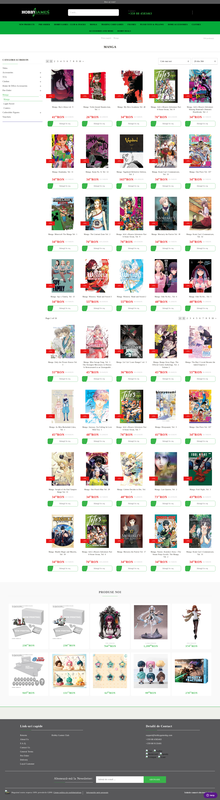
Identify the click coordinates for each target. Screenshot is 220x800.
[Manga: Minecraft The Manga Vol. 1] (62, 213)
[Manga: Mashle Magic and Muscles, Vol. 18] (62, 531)
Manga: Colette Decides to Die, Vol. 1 (131, 491)
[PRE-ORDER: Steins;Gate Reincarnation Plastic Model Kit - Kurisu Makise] (191, 622)
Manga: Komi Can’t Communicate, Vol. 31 (200, 553)
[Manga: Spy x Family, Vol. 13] (62, 275)
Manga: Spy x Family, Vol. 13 (63, 297)
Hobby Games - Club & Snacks (70, 25)
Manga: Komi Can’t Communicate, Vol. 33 (166, 173)
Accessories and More (101, 31)
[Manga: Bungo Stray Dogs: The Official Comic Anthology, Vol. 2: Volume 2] (166, 341)
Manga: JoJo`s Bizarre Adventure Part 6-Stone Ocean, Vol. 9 (131, 235)
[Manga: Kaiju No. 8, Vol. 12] (97, 151)
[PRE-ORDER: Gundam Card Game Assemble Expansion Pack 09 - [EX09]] (69, 622)
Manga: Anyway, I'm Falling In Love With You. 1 (97, 428)
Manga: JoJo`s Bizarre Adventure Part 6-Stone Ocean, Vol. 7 (131, 428)
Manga (93, 25)
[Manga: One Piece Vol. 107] (200, 151)
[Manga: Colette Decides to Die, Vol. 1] (131, 468)
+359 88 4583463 (154, 739)
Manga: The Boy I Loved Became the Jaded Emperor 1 (200, 363)
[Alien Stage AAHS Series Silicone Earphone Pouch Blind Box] (69, 671)
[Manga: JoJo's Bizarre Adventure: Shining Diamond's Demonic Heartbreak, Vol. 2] (200, 86)
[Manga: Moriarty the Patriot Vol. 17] (131, 531)
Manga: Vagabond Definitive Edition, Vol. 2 (131, 173)
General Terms (26, 752)
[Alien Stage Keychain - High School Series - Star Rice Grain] (110, 671)
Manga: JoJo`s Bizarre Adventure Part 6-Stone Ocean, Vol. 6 (97, 553)
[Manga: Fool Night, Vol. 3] (200, 468)
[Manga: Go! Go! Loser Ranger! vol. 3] (131, 341)
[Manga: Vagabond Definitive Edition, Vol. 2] (131, 151)
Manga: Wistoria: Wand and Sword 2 (131, 297)
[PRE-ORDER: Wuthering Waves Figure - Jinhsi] (151, 622)
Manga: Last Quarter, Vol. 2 (166, 489)
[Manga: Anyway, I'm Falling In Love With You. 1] (97, 406)
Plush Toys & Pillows (152, 25)
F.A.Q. (23, 743)
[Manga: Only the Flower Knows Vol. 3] (62, 341)
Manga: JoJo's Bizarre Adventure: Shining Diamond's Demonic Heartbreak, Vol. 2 (200, 109)
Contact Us (25, 747)
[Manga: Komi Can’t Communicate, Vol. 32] (200, 213)
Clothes (196, 25)
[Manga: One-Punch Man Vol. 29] (97, 468)
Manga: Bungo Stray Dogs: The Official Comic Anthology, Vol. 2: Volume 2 (166, 364)
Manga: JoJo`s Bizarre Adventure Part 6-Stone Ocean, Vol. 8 (166, 108)
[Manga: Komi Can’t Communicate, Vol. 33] (166, 151)
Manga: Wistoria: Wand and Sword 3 (97, 297)
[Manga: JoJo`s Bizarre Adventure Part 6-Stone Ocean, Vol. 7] (131, 406)
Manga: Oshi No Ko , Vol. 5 (200, 297)
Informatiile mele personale (97, 792)
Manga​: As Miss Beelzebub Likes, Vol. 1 (62, 428)
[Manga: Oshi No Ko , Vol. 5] (200, 275)
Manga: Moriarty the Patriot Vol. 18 (166, 234)
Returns (23, 735)
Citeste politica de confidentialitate (67, 792)
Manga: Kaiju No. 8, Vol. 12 (97, 172)
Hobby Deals (124, 31)
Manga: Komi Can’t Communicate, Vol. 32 (200, 235)
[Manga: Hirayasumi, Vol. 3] (166, 406)
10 (80, 61)
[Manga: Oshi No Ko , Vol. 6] (166, 275)
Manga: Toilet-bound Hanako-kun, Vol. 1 (97, 108)
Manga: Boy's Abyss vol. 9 (62, 107)
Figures (132, 25)
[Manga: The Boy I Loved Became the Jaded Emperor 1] (200, 341)
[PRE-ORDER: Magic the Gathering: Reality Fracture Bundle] (191, 671)
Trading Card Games (112, 25)
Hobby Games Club (60, 735)
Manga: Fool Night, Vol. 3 (200, 489)
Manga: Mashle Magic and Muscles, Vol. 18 (63, 553)
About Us (24, 739)
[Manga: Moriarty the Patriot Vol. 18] (166, 213)
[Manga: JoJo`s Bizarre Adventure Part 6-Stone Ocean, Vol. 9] (131, 213)
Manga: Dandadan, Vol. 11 (62, 172)
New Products (27, 25)
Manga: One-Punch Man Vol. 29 (97, 489)
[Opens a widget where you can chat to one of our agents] (210, 795)
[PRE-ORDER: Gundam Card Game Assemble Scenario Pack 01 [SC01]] (28, 622)
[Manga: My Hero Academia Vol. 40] (131, 86)
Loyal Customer (27, 764)
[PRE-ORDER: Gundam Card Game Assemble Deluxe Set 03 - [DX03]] (28, 671)
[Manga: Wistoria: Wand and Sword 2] (131, 275)
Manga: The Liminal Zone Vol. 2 (97, 234)
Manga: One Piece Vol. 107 (200, 172)
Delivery (24, 760)
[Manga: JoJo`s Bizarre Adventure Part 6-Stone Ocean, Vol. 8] (166, 86)
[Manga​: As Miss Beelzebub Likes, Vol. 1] (62, 406)
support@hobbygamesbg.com (159, 735)
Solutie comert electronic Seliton (199, 792)
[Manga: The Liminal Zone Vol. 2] (97, 213)
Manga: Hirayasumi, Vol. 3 (166, 427)
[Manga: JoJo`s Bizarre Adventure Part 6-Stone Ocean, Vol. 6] (97, 531)
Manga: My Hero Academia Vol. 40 (132, 107)
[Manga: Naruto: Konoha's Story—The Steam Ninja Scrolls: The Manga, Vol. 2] (166, 531)
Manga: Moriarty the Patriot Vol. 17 (131, 552)
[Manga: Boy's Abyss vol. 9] (62, 86)
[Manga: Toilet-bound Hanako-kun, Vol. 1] (97, 86)
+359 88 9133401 (154, 743)
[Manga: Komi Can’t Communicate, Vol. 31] (200, 531)
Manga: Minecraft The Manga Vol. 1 (62, 234)
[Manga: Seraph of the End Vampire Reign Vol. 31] (62, 468)
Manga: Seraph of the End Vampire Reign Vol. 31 (63, 491)
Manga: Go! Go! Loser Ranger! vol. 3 (131, 362)
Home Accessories (178, 25)
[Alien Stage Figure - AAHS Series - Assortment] (151, 671)
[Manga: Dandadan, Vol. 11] (62, 151)
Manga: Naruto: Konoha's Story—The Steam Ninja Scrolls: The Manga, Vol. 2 (166, 554)
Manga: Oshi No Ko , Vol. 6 (166, 297)
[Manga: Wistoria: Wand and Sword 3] (97, 275)
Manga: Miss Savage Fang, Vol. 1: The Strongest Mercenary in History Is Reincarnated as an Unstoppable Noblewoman (97, 365)
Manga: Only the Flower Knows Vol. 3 (62, 363)
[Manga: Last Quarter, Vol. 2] (166, 468)
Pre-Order (44, 25)
